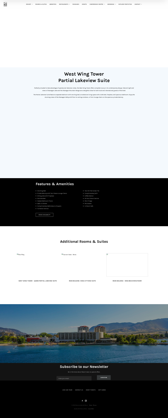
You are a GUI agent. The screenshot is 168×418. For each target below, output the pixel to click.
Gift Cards (102, 390)
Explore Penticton (125, 4)
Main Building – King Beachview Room (127, 281)
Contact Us (79, 390)
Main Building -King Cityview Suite (82, 281)
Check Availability (44, 214)
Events (84, 4)
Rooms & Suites (41, 4)
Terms (90, 405)
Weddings (110, 4)
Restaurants (63, 4)
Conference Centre (96, 4)
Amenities (53, 4)
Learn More (91, 409)
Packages (76, 4)
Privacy (95, 405)
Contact (137, 4)
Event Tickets (91, 390)
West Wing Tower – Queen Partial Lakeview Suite (38, 281)
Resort (28, 4)
